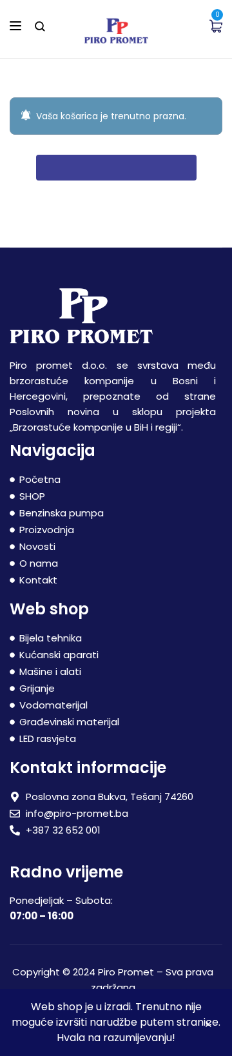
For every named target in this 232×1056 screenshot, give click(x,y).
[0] (215, 25)
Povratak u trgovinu (116, 168)
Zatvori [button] (208, 1026)
